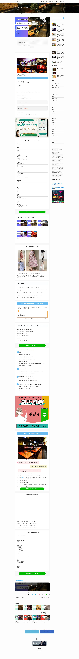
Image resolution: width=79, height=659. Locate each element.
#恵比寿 (53, 164)
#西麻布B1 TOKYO (54, 172)
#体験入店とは (58, 157)
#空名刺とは (58, 168)
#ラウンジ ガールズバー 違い (55, 152)
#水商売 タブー (54, 167)
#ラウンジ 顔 (53, 157)
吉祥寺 (54, 111)
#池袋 (57, 167)
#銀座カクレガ (59, 175)
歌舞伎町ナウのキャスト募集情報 (24, 45)
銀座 (54, 133)
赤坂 (54, 131)
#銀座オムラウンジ (54, 175)
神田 (54, 124)
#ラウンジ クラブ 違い (55, 153)
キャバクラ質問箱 (56, 87)
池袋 (54, 120)
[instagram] (40, 648)
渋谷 (54, 122)
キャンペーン (55, 89)
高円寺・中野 (55, 140)
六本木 (54, 109)
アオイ (23, 477)
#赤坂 (58, 172)
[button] (18, 594)
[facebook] (38, 648)
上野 (54, 105)
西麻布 (54, 129)
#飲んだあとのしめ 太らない (55, 176)
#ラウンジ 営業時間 (59, 149)
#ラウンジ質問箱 (59, 156)
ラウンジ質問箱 (55, 100)
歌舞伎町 (21, 9)
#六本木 (62, 157)
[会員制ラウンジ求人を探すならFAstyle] (17, 1)
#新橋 (55, 164)
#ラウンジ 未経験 (54, 156)
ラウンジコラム (55, 96)
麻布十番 (54, 142)
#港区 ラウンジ (54, 168)
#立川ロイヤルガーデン (55, 171)
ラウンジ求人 (55, 98)
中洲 (54, 107)
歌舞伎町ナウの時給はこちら (23, 42)
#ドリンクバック (57, 148)
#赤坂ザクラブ (62, 172)
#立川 (62, 168)
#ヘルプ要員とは (54, 149)
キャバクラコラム (56, 83)
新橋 (54, 116)
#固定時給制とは (59, 160)
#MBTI (53, 148)
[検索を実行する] (63, 18)
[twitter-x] (39, 648)
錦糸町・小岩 (55, 135)
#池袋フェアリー (61, 167)
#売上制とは (59, 161)
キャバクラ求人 (17, 9)
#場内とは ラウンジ (54, 161)
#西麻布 (60, 171)
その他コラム (55, 94)
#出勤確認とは (54, 160)
